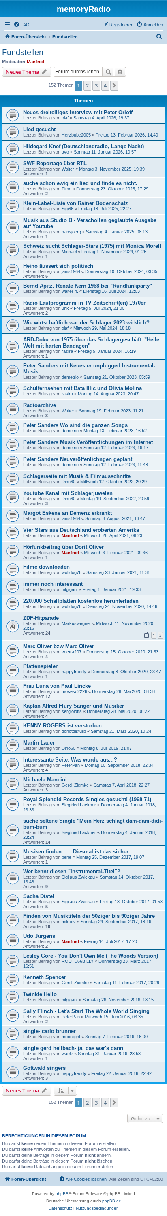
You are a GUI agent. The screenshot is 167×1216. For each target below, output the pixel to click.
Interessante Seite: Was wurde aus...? (70, 760)
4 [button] (105, 85)
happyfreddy (74, 671)
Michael (69, 251)
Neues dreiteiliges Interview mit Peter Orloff (78, 112)
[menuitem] (21, 25)
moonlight (71, 1036)
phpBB (62, 1193)
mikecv (69, 921)
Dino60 (68, 481)
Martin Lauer (39, 743)
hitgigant (70, 589)
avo (65, 151)
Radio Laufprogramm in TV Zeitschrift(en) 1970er (84, 303)
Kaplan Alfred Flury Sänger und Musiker (73, 706)
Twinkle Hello (40, 994)
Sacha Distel (38, 896)
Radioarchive (39, 405)
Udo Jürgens (39, 936)
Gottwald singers (44, 1068)
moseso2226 (74, 691)
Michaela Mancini (45, 780)
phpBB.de (111, 1201)
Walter (68, 168)
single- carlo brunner (49, 1031)
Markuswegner (76, 623)
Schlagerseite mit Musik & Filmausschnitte (77, 476)
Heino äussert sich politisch (58, 266)
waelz (67, 1053)
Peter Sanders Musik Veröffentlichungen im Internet (88, 442)
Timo (66, 188)
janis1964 (71, 271)
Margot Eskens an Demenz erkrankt (67, 513)
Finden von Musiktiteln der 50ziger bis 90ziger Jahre (89, 916)
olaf (65, 117)
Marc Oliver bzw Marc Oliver (58, 646)
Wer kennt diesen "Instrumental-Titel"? (71, 871)
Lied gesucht (39, 129)
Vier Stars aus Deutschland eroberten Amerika (81, 530)
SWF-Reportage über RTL (55, 163)
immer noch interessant (53, 584)
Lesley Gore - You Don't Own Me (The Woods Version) (90, 956)
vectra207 (71, 651)
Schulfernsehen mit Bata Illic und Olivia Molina (82, 388)
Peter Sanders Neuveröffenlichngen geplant (77, 459)
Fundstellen (22, 52)
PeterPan (71, 765)
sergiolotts (72, 711)
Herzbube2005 (76, 134)
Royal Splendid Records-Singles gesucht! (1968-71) (87, 799)
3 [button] (96, 85)
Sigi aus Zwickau (78, 877)
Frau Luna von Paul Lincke (57, 686)
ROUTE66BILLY (78, 961)
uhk (65, 308)
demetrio (70, 377)
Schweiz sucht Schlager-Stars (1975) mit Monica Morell (92, 246)
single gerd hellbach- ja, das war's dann (73, 1048)
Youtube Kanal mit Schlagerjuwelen (68, 493)
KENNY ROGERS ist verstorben (62, 726)
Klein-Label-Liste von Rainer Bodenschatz (75, 203)
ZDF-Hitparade (41, 618)
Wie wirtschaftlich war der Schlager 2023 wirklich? (86, 323)
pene (66, 857)
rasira (67, 351)
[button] (114, 85)
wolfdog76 (71, 572)
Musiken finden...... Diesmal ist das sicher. (76, 852)
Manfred (35, 61)
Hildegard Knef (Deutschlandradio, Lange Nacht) (83, 146)
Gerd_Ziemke (75, 785)
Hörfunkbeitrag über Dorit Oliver (63, 547)
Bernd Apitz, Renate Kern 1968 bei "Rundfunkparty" (87, 286)
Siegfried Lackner (79, 804)
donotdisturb (74, 731)
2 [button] (87, 85)
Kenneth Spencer (44, 977)
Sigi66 (67, 208)
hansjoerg (71, 231)
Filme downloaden (46, 567)
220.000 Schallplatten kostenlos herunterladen (81, 601)
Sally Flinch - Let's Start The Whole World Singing (86, 1011)
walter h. (70, 291)
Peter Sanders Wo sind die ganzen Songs (75, 425)
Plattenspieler (40, 666)
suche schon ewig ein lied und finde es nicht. (80, 183)
